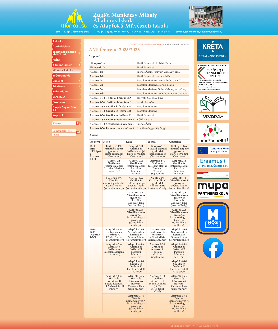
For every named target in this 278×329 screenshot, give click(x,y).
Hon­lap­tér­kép (180, 325)
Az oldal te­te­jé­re (207, 325)
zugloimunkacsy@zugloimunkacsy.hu (202, 31)
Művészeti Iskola (153, 44)
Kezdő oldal (136, 44)
